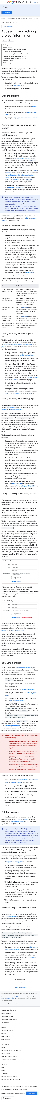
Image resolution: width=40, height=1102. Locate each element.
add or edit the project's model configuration (19, 393)
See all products (6, 1013)
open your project (18, 821)
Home (3, 18)
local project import (28, 689)
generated (4, 410)
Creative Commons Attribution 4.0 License (14, 995)
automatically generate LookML (25, 486)
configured (10, 407)
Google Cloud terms (31, 1086)
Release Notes (5, 1036)
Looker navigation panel (15, 701)
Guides (36, 18)
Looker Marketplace (14, 192)
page (10, 726)
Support (3, 1033)
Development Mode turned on (28, 779)
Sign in (36, 2)
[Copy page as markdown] (9, 39)
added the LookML (11, 179)
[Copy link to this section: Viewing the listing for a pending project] (3, 401)
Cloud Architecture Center (9, 1056)
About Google (5, 1086)
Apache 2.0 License (17, 997)
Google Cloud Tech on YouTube (10, 1079)
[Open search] (27, 2)
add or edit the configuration (30, 208)
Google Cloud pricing (7, 1016)
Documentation (11, 18)
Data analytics (21, 18)
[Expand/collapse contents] (12, 45)
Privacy (13, 1086)
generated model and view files (23, 158)
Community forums (7, 1030)
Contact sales (5, 1022)
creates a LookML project (24, 668)
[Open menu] (3, 2)
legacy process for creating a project (25, 118)
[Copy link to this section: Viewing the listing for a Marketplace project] (9, 336)
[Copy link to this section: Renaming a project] (23, 663)
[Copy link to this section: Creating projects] (21, 96)
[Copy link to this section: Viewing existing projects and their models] (11, 128)
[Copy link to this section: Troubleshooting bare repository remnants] (3, 910)
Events (3, 1070)
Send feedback (8, 26)
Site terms (20, 1086)
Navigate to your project (13, 782)
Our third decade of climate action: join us (15, 1089)
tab (14, 187)
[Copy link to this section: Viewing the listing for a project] (30, 226)
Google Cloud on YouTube (9, 1076)
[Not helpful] (15, 22)
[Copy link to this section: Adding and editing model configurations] (3, 496)
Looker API (33, 957)
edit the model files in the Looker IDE (13, 630)
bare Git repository (12, 916)
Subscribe (31, 1093)
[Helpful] (13, 22)
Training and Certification (8, 1059)
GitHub (3, 1047)
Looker (8, 8)
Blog (2, 1067)
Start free (7, 12)
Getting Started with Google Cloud (11, 1050)
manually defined (15, 410)
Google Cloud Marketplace (9, 1019)
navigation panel (19, 85)
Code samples (5, 1053)
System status (5, 1039)
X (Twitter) (4, 1073)
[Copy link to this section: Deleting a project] (21, 812)
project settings (23, 819)
